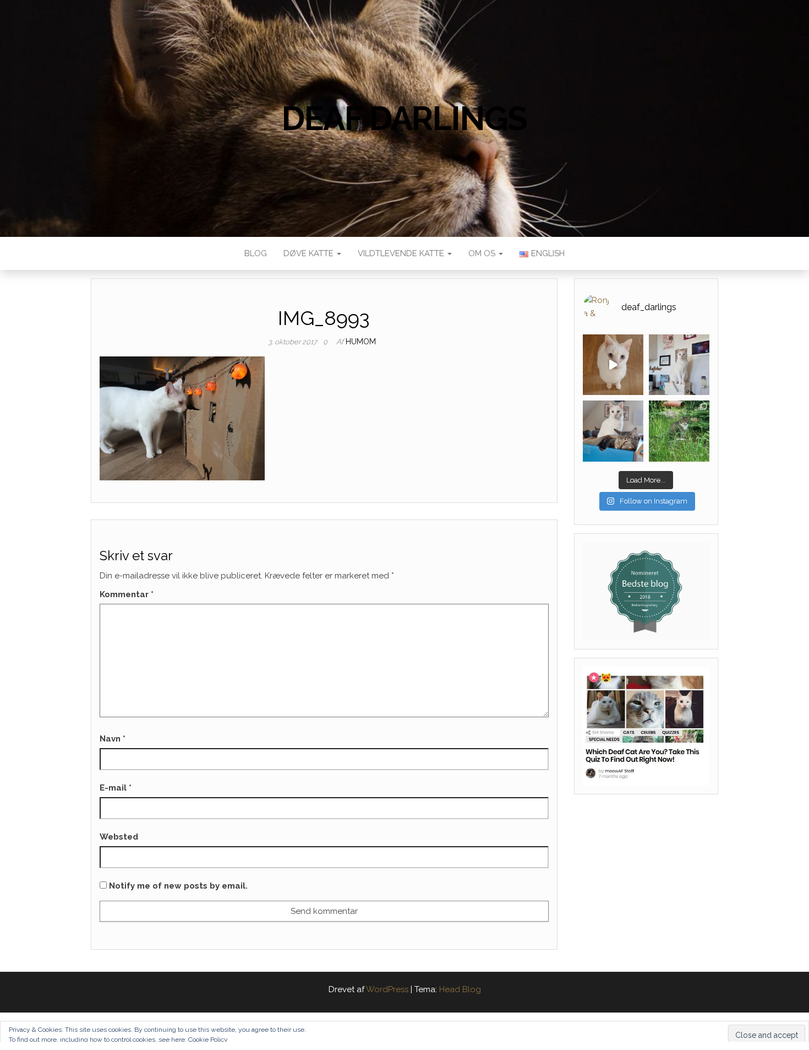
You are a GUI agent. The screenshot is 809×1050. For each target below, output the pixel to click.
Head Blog (460, 989)
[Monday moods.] (613, 430)
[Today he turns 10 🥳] (679, 364)
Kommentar (127, 594)
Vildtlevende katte (402, 253)
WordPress (387, 989)
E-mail (116, 788)
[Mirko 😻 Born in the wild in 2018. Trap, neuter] (679, 430)
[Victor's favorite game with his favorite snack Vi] (613, 364)
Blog (255, 253)
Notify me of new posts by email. (178, 886)
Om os (483, 253)
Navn (112, 739)
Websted (119, 837)
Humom (361, 341)
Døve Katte (309, 253)
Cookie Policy (208, 1039)
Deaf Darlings (404, 118)
